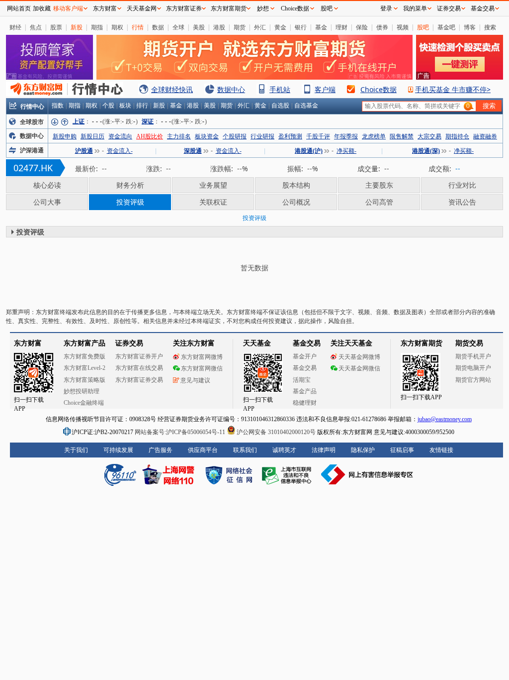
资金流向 (120, 136)
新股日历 (92, 136)
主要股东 (379, 185)
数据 (158, 27)
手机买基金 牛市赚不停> (453, 89)
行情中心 (32, 106)
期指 (97, 27)
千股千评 (318, 136)
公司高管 (379, 202)
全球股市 (32, 121)
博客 (470, 27)
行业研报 (262, 136)
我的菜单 (415, 8)
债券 (382, 27)
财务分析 (130, 185)
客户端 (325, 89)
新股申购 (65, 136)
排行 (142, 105)
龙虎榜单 (374, 136)
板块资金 (207, 136)
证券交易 (449, 8)
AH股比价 (149, 136)
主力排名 (179, 136)
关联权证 (213, 202)
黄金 (280, 27)
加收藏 (42, 8)
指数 (58, 105)
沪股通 (84, 150)
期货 (240, 27)
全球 (178, 27)
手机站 (279, 89)
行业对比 (462, 185)
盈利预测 (290, 136)
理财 (341, 27)
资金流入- (120, 150)
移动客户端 (68, 8)
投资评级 (130, 202)
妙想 (263, 8)
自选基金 (306, 105)
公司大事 (47, 202)
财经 (15, 27)
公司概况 (296, 202)
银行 (301, 27)
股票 (56, 27)
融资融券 (485, 136)
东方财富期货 (229, 8)
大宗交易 (429, 136)
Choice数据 (378, 89)
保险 (362, 27)
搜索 (490, 27)
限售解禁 (402, 136)
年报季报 (346, 136)
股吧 (423, 27)
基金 (321, 27)
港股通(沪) (309, 150)
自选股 (280, 105)
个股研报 (235, 136)
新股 (77, 27)
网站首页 (19, 8)
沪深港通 (32, 150)
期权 (117, 27)
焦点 (36, 27)
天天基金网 (142, 8)
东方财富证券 (184, 8)
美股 (199, 27)
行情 (138, 27)
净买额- (346, 150)
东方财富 (105, 8)
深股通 (193, 150)
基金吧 (446, 27)
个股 (108, 105)
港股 (219, 27)
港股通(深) (426, 150)
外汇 (260, 27)
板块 (125, 105)
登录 (386, 8)
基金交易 (483, 8)
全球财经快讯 (172, 89)
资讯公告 (462, 202)
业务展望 (213, 185)
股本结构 (296, 185)
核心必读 (47, 185)
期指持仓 (457, 136)
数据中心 (231, 89)
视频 (403, 27)
